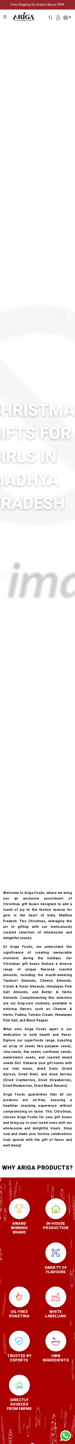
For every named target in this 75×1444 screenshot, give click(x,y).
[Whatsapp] (65, 1435)
